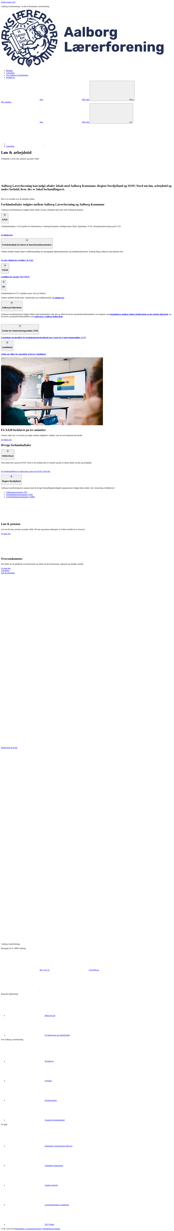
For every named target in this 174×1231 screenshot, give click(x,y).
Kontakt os (10, 77)
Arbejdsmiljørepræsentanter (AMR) (20, 497)
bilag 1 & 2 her (27, 260)
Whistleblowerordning (51, 1229)
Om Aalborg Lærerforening (17, 75)
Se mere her (6, 534)
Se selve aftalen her (9, 260)
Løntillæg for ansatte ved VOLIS (15, 277)
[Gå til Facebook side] (20, 990)
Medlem (9, 71)
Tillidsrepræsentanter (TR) (16, 492)
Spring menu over (8, 2)
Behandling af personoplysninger (28, 1229)
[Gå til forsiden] (87, 66)
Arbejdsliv (10, 73)
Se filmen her (6, 440)
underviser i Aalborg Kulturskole (48, 316)
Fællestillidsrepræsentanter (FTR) (19, 494)
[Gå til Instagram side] (59, 990)
